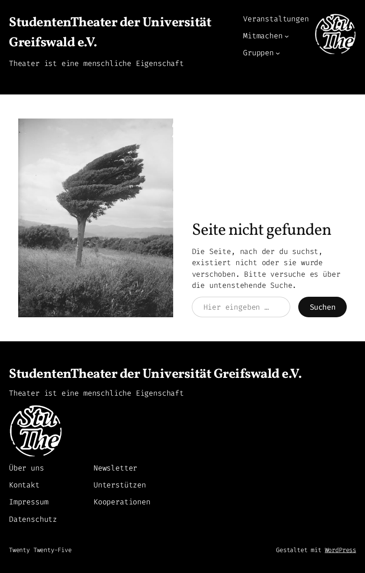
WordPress (340, 550)
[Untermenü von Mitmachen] (286, 36)
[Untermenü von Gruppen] (278, 53)
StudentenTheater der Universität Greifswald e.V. (155, 374)
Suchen (323, 307)
